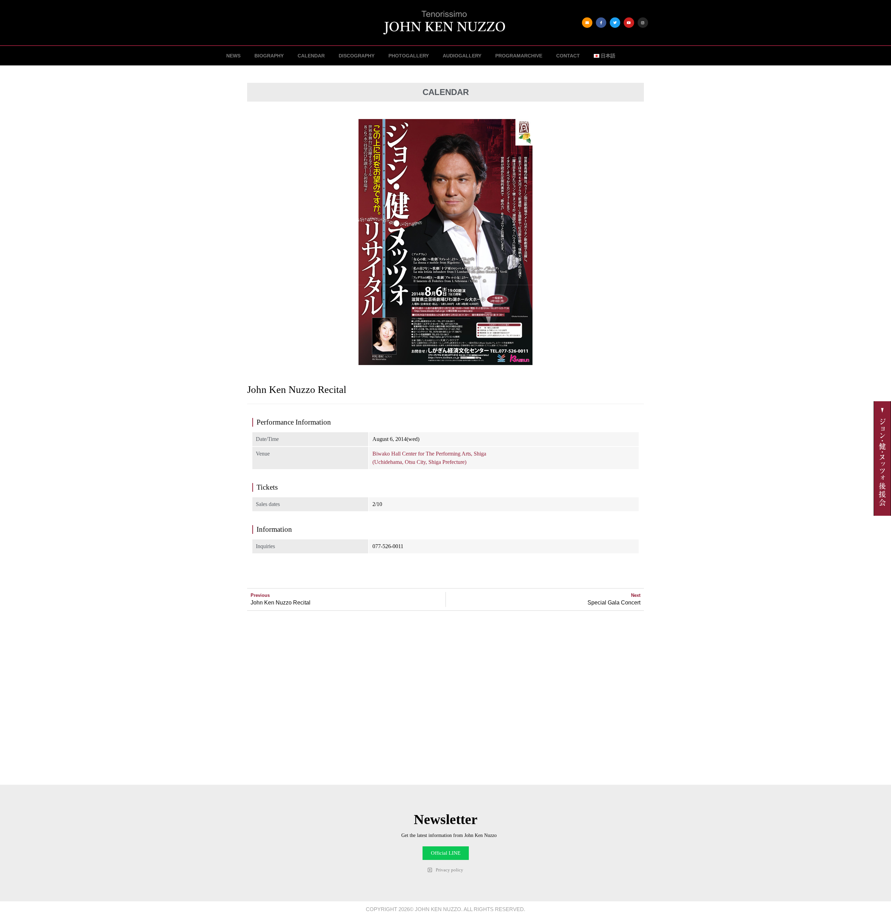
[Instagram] (643, 22)
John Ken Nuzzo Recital (280, 603)
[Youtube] (629, 22)
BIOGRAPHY (269, 55)
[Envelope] (587, 22)
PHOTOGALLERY (408, 55)
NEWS (233, 55)
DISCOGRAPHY (356, 55)
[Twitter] (615, 22)
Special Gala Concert (614, 603)
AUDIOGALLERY (462, 55)
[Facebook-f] (601, 22)
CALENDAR (311, 55)
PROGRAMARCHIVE (518, 55)
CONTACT (568, 55)
